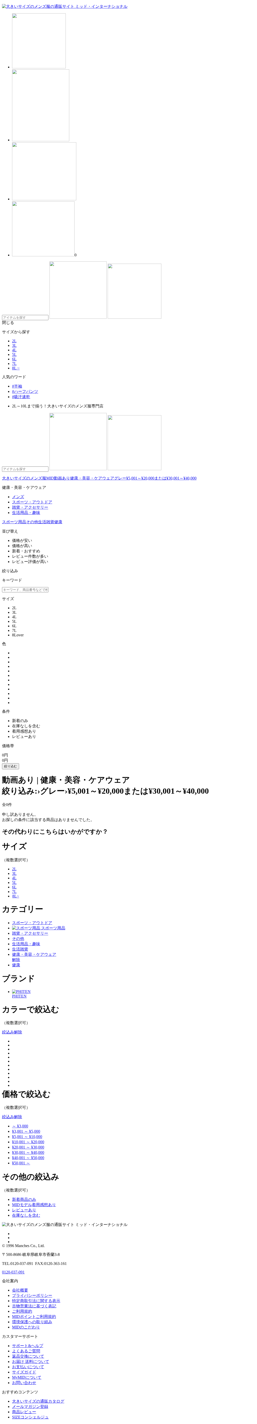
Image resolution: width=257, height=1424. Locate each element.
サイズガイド (24, 1372)
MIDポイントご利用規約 (34, 1316)
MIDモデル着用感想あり (34, 1205)
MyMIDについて (26, 1377)
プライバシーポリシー (32, 1295)
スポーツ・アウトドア (32, 923)
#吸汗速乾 (21, 397)
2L (14, 341)
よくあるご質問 (26, 1351)
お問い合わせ (24, 1383)
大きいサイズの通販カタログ (38, 1401)
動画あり (62, 478)
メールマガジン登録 (30, 1406)
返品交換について (28, 1356)
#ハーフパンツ (25, 391)
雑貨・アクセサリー (30, 933)
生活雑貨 (46, 522)
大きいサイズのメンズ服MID (28, 478)
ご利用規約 (22, 1311)
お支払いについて (28, 1367)
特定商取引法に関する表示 (36, 1301)
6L (14, 359)
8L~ (15, 896)
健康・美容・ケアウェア (92, 478)
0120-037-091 (13, 1272)
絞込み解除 (12, 1032)
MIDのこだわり (26, 1327)
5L (14, 354)
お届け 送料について (30, 1361)
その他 (32, 522)
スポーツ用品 (14, 522)
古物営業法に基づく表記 (34, 1306)
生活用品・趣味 (26, 944)
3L (14, 345)
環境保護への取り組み (32, 1322)
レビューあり (24, 1210)
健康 (58, 522)
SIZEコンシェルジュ (30, 1417)
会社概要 (20, 1290)
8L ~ (16, 368)
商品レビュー (24, 1412)
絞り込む (10, 766)
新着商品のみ (24, 1199)
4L (14, 350)
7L (14, 363)
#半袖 (17, 386)
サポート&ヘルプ (27, 1346)
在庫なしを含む (26, 1215)
